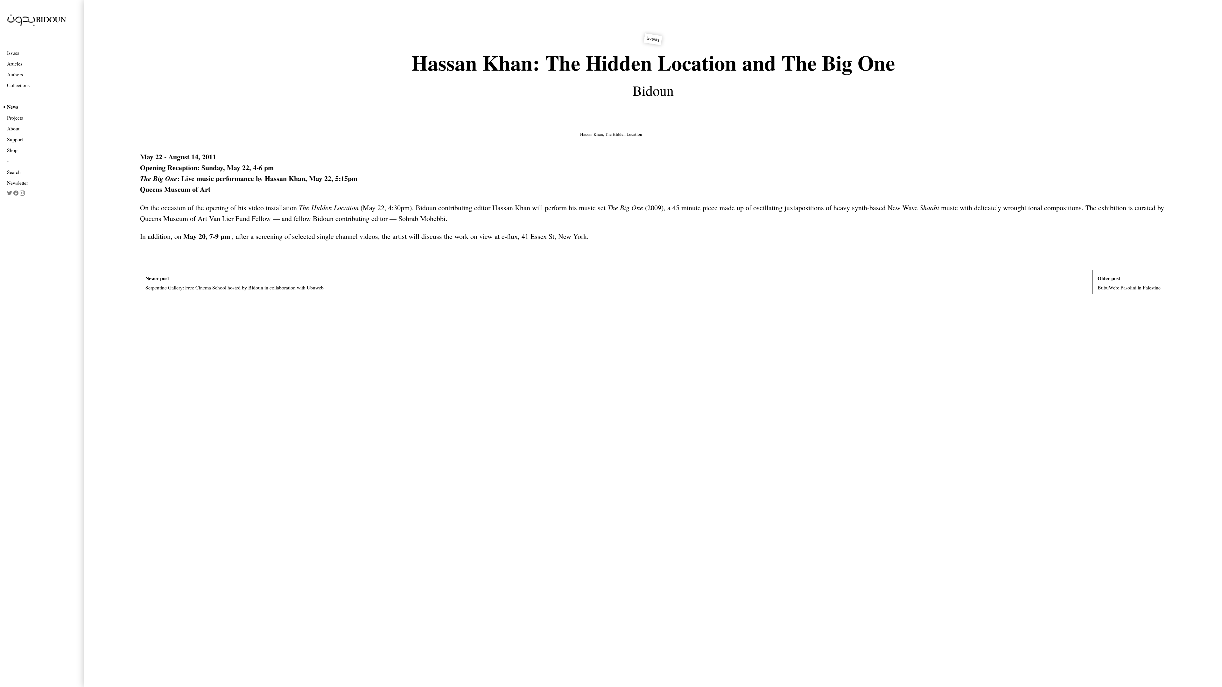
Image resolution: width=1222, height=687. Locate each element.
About (13, 128)
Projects (15, 117)
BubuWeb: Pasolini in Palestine (1129, 282)
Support (15, 139)
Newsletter (17, 182)
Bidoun (653, 90)
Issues (13, 52)
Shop (12, 150)
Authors (15, 74)
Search (14, 172)
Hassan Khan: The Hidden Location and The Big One (653, 62)
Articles (14, 63)
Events (653, 39)
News (12, 106)
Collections (18, 85)
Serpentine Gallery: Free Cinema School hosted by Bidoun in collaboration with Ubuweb (234, 282)
